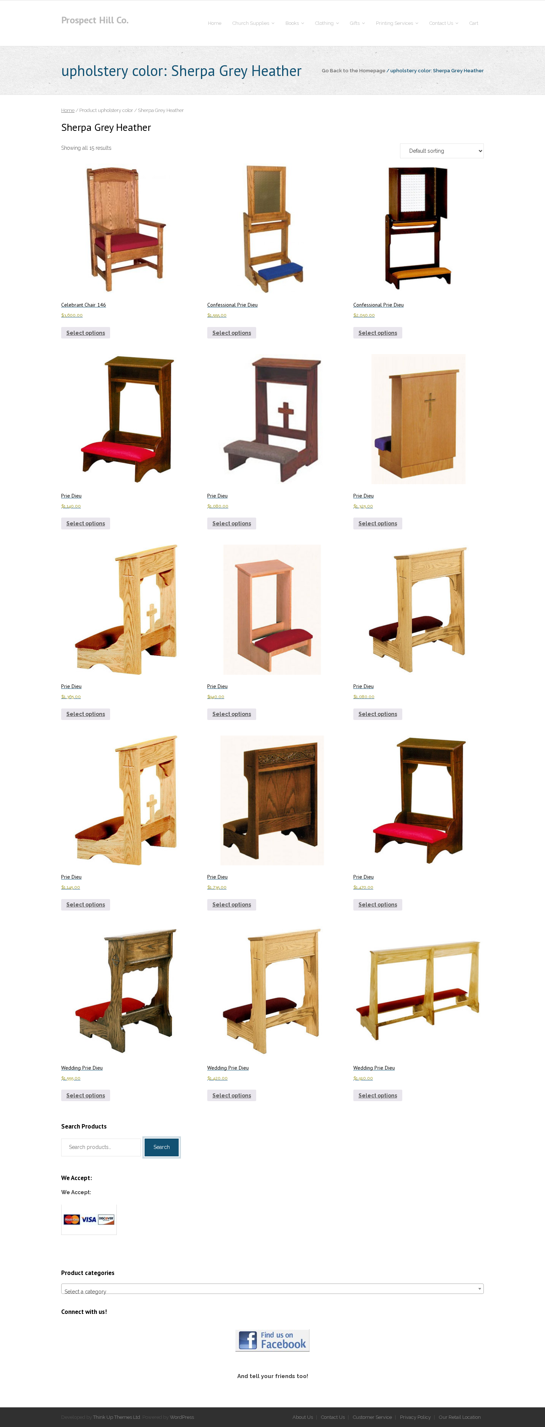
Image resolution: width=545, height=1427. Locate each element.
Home (68, 110)
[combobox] (272, 1289)
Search (161, 1147)
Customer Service (372, 1417)
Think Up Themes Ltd (116, 1417)
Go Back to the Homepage (354, 70)
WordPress (182, 1417)
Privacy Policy (415, 1417)
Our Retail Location (460, 1417)
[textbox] (272, 1291)
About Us (303, 1417)
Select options (85, 333)
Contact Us (333, 1417)
